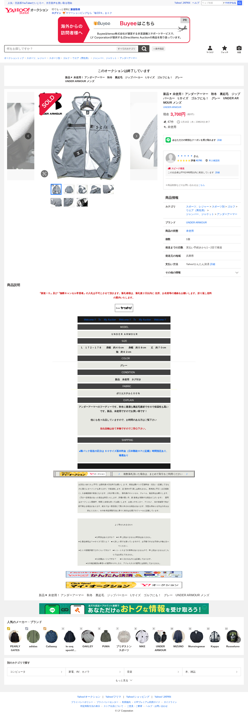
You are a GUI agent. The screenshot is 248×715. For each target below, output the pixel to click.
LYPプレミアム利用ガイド (147, 702)
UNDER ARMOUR (172, 107)
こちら (201, 185)
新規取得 (75, 9)
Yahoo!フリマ (113, 696)
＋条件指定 (158, 48)
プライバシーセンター (107, 702)
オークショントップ (14, 58)
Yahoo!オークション (88, 696)
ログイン (56, 13)
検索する (144, 48)
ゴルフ (66, 58)
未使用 (190, 230)
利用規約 (126, 702)
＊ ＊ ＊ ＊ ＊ (185, 156)
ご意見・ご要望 (134, 706)
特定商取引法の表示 (90, 706)
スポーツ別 (54, 58)
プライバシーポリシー (82, 702)
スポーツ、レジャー (36, 58)
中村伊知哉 (230, 3)
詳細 (219, 140)
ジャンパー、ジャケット (105, 58)
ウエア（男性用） (81, 58)
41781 (199, 160)
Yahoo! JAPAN (182, 2)
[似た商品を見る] (44, 173)
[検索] (239, 3)
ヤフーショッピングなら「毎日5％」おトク (89, 13)
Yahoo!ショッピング (137, 696)
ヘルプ (195, 2)
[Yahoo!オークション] (27, 9)
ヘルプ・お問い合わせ (157, 706)
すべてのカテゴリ (126, 48)
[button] (202, 272)
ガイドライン (170, 702)
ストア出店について (113, 706)
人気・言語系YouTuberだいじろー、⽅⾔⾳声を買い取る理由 (40, 3)
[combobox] (60, 48)
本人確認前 (214, 160)
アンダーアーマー (128, 58)
